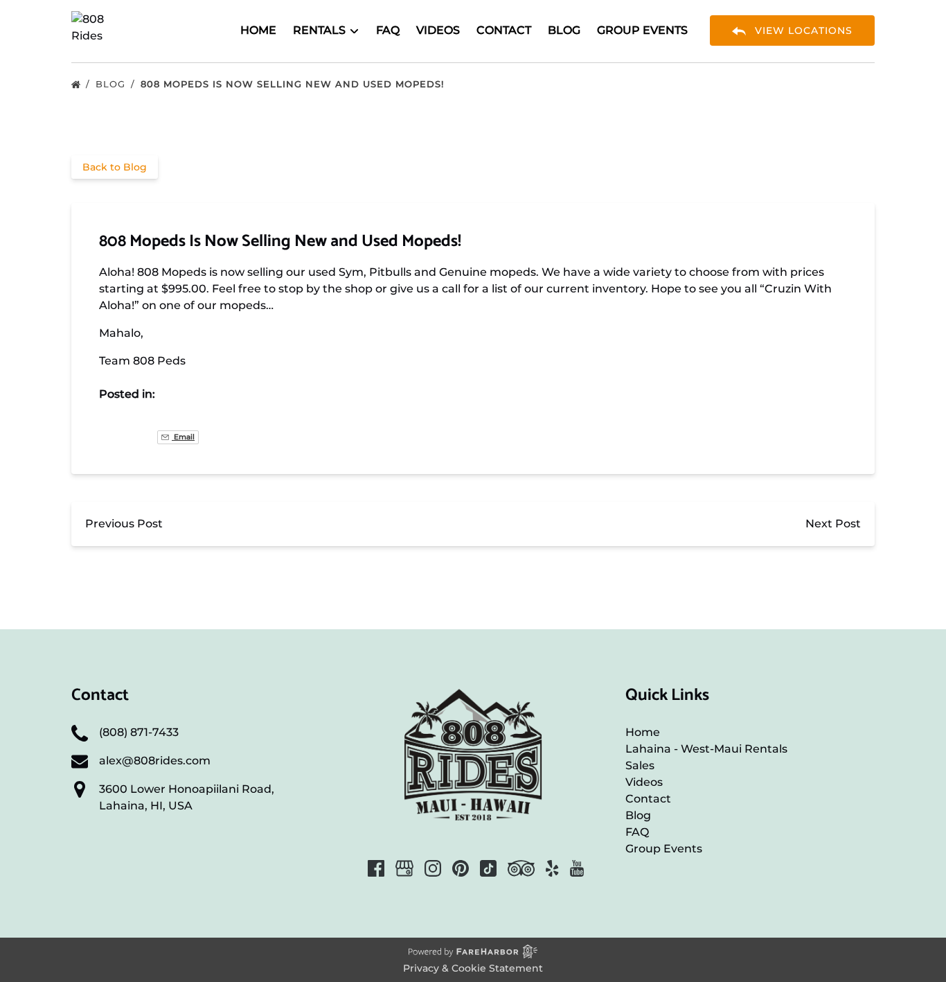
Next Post (833, 523)
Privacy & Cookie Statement (473, 968)
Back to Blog (114, 167)
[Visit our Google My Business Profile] (404, 868)
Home (258, 30)
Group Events (642, 30)
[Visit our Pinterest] (460, 868)
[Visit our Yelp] (552, 868)
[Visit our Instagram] (433, 868)
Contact (503, 30)
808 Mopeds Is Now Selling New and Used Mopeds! (294, 83)
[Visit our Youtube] (577, 868)
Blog (564, 30)
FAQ (388, 30)
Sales (639, 765)
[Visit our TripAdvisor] (521, 868)
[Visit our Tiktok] (488, 868)
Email (183, 436)
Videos (438, 30)
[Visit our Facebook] (376, 868)
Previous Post (124, 523)
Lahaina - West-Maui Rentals (706, 748)
